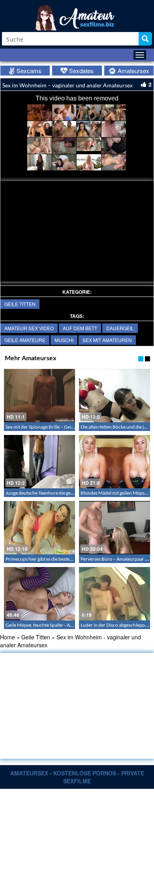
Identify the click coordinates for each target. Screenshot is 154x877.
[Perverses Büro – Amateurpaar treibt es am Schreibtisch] (114, 527)
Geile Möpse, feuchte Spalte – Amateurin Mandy (55, 625)
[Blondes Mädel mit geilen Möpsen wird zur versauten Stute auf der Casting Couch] (114, 461)
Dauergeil (120, 328)
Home (7, 637)
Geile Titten (20, 304)
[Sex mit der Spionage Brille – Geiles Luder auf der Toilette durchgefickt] (39, 395)
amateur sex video (29, 328)
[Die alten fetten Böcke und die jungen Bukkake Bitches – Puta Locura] (114, 395)
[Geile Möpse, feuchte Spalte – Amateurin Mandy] (39, 593)
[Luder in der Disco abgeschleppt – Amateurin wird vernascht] (114, 593)
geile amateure (24, 339)
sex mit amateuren (107, 339)
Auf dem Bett (80, 328)
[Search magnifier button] (145, 38)
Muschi (63, 339)
